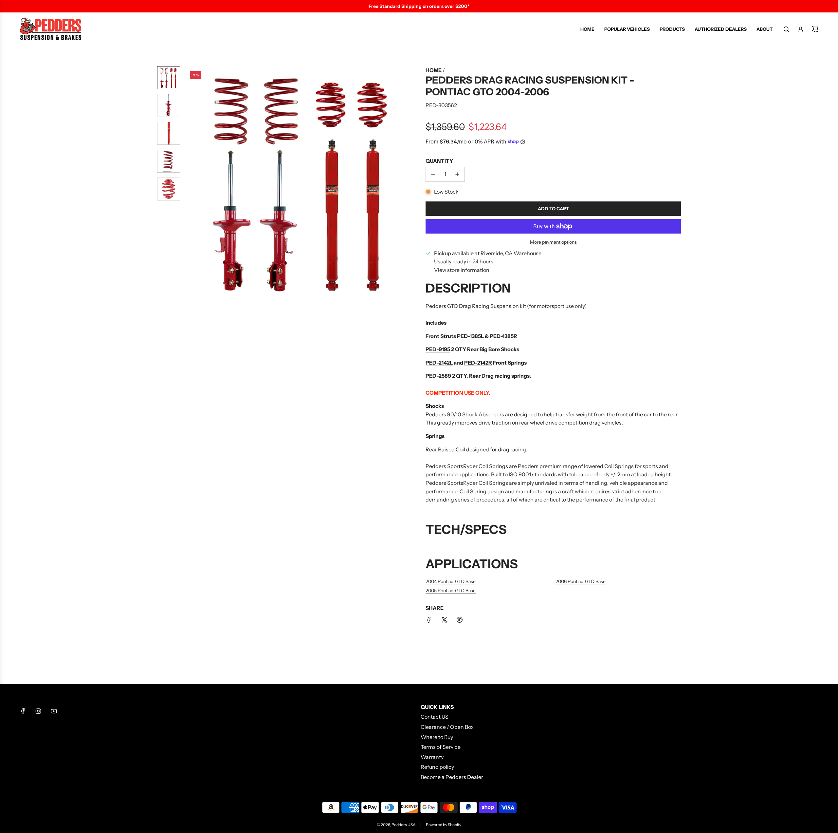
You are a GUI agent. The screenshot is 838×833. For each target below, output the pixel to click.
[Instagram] (38, 711)
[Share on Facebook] (429, 621)
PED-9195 (438, 349)
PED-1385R (503, 336)
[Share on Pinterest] (459, 621)
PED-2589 (438, 375)
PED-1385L (470, 336)
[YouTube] (53, 711)
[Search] (786, 29)
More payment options (553, 242)
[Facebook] (23, 711)
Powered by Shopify (443, 824)
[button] (190, 183)
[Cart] (815, 29)
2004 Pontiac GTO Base (451, 581)
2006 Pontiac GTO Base (581, 581)
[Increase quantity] (457, 174)
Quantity (439, 161)
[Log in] (800, 29)
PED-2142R (478, 362)
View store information (461, 270)
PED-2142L (439, 362)
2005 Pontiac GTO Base (451, 591)
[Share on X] (444, 621)
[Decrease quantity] (433, 174)
